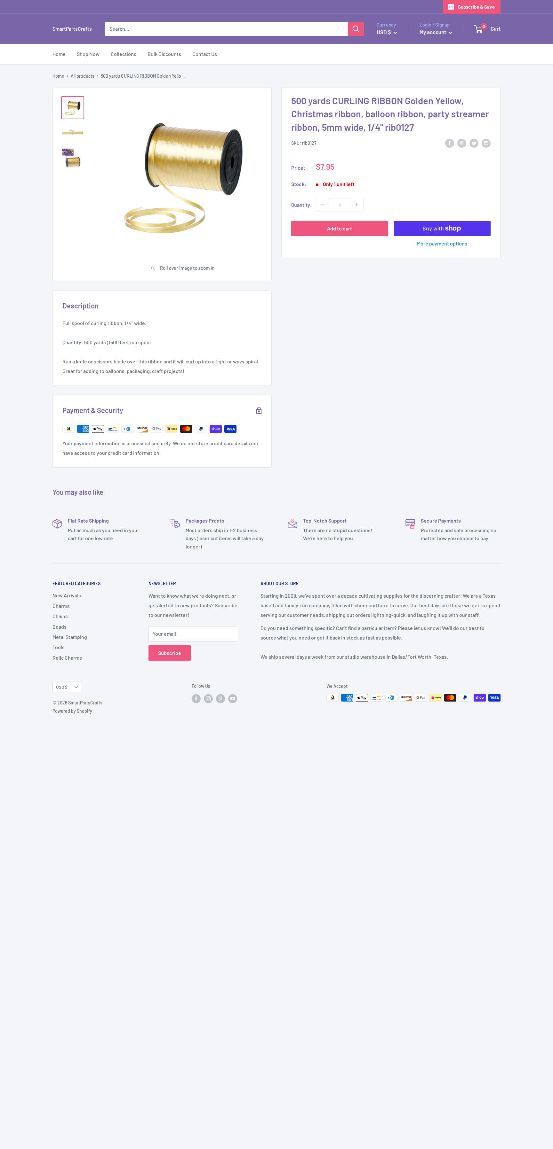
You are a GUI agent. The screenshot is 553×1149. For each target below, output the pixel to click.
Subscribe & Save (476, 7)
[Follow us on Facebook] (196, 698)
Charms (61, 606)
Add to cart (339, 228)
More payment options (442, 243)
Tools (58, 647)
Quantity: (301, 205)
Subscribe (169, 653)
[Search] (356, 29)
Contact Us (204, 54)
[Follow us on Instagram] (208, 698)
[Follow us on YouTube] (232, 698)
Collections (123, 54)
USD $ (62, 687)
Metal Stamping (69, 637)
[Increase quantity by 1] (357, 205)
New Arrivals (66, 595)
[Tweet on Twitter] (473, 143)
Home (59, 54)
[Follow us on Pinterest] (220, 698)
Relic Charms (67, 658)
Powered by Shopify (72, 711)
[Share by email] (486, 143)
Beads (59, 627)
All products (82, 76)
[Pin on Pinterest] (461, 143)
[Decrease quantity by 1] (323, 205)
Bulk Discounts (164, 54)
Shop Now (88, 54)
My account (433, 32)
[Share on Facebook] (449, 143)
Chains (60, 616)
